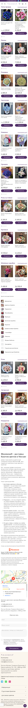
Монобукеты (9, 313)
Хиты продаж (6, 7)
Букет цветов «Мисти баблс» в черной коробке (6, 280)
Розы (3, 359)
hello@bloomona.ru (7, 606)
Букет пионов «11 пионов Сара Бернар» (6, 57)
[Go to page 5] (5, 68)
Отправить (14, 648)
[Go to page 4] (4, 36)
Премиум (4, 230)
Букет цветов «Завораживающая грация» (20, 57)
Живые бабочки (9, 340)
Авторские (8, 301)
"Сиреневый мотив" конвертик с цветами (21, 150)
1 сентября (8, 332)
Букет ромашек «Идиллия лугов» (6, 89)
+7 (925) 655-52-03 (11, 0)
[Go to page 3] (3, 36)
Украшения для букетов (12, 352)
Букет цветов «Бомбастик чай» (20, 214)
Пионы (3, 40)
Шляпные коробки (8, 263)
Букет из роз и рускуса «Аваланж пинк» (20, 377)
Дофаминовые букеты (11, 328)
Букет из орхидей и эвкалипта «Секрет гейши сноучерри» (21, 182)
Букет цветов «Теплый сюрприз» (20, 246)
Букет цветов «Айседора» (5, 246)
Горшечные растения (11, 348)
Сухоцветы (8, 344)
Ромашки (4, 72)
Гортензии (5, 100)
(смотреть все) (22, 7)
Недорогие (8, 309)
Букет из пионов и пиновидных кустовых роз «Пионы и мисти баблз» (20, 25)
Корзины (7, 324)
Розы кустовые (6, 198)
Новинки (4, 132)
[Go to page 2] (2, 36)
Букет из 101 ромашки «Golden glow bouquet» (20, 89)
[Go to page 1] (1, 36)
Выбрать (7, 33)
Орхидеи (4, 164)
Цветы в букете (10, 305)
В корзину (21, 33)
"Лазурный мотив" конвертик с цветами (6, 150)
